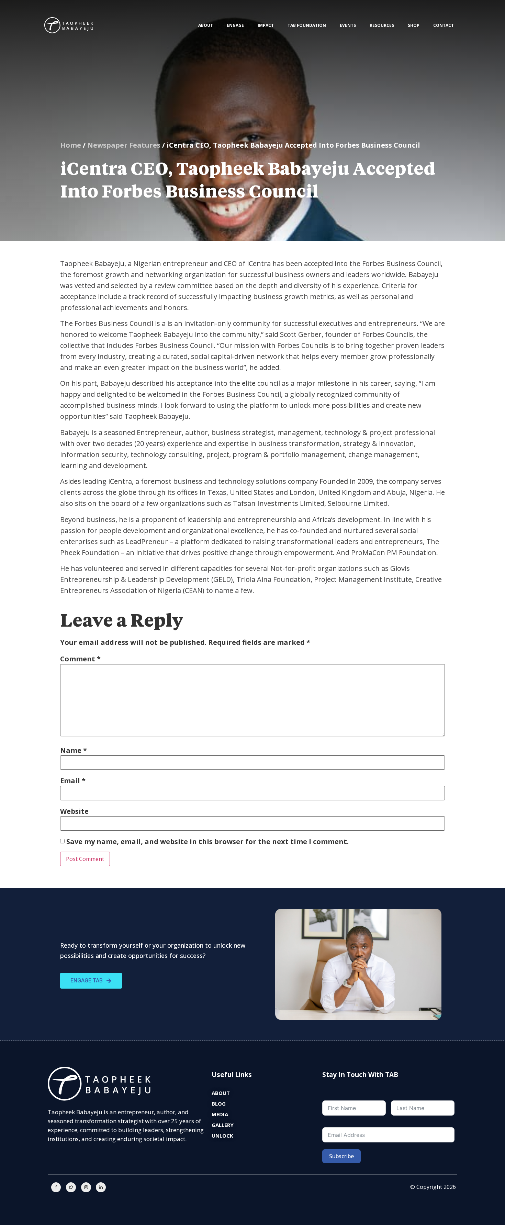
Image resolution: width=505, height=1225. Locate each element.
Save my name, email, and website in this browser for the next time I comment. (207, 841)
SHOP (413, 25)
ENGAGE (235, 25)
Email (73, 780)
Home (70, 145)
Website (74, 811)
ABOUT (205, 25)
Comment (80, 659)
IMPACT (266, 25)
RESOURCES (382, 25)
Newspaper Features (123, 145)
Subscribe (341, 1156)
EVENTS (348, 25)
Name (73, 750)
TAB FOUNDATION (307, 25)
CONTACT (443, 25)
